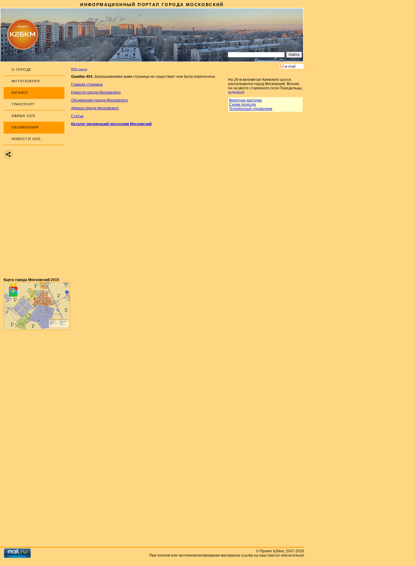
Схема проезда (242, 104)
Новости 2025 (26, 139)
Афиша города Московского (95, 108)
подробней (236, 92)
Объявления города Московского (99, 100)
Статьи (77, 116)
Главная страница (87, 84)
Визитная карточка (245, 100)
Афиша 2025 (23, 116)
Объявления (25, 127)
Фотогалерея (26, 81)
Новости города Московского (96, 92)
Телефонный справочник (250, 109)
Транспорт (23, 104)
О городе (21, 69)
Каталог (20, 92)
